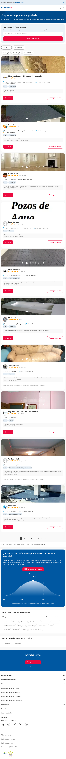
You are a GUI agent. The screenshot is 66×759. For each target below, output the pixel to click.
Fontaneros (42, 625)
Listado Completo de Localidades (11, 700)
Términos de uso (6, 735)
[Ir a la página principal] (6, 8)
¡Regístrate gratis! (19, 2)
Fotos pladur (18, 643)
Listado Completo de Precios (10, 688)
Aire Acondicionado (9, 625)
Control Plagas (32, 625)
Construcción (32, 617)
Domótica (16, 629)
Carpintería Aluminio (35, 629)
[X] (14, 725)
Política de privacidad (8, 739)
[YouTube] (20, 725)
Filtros (7, 47)
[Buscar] (60, 8)
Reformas (41, 617)
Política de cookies (7, 743)
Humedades (55, 621)
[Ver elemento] (27, 70)
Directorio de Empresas (9, 544)
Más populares (7, 617)
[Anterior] (22, 69)
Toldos (24, 629)
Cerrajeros (21, 625)
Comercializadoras (20, 617)
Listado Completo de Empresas (11, 696)
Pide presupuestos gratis (33, 569)
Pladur (27, 544)
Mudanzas (49, 617)
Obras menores (20, 544)
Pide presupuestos (33, 662)
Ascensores (7, 629)
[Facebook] (8, 725)
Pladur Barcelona (35, 544)
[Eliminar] (8, 53)
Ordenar (20, 47)
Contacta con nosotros (8, 720)
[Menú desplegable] (64, 8)
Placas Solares (33, 621)
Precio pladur (7, 643)
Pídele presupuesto (55, 98)
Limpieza (6, 621)
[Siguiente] (43, 69)
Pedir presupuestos (33, 38)
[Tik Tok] (26, 725)
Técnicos (57, 617)
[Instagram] (2, 725)
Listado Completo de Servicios (10, 692)
